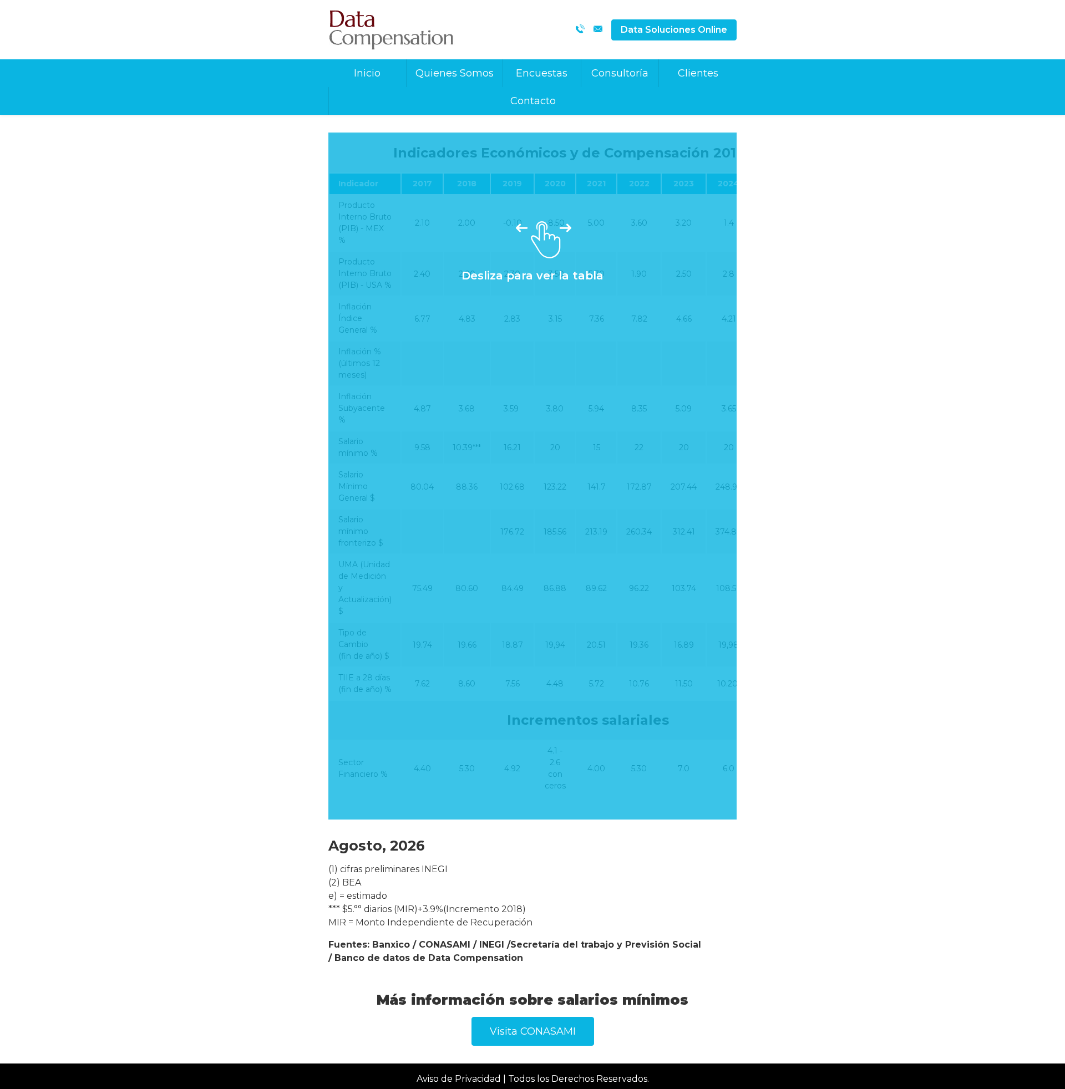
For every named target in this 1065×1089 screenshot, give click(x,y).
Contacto (533, 101)
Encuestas (541, 73)
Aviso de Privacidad (459, 1078)
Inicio (367, 73)
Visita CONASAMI (533, 1031)
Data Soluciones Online (674, 29)
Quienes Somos (454, 73)
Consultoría (619, 73)
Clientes (698, 73)
